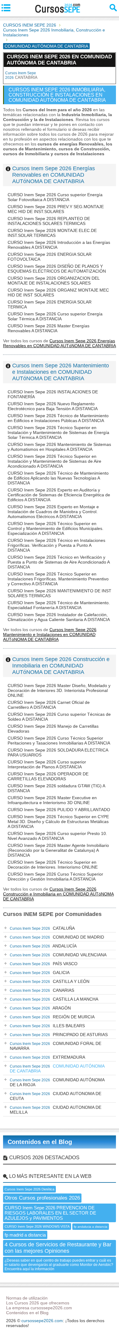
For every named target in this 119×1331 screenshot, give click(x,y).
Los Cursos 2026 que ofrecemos (37, 1302)
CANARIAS (42, 990)
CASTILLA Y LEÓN (49, 981)
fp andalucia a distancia (90, 1226)
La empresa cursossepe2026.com (39, 1307)
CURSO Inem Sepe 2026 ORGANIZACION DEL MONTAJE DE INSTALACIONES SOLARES (53, 280)
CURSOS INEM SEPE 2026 (29, 25)
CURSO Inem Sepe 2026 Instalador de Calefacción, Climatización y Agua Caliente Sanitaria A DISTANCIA (59, 617)
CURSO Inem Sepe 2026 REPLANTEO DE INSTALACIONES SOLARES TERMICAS (49, 221)
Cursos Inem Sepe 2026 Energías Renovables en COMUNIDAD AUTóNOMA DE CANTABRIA (53, 174)
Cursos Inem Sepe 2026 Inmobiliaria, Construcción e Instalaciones (54, 32)
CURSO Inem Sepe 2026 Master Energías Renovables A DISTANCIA (48, 328)
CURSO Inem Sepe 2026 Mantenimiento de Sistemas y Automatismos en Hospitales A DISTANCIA (59, 447)
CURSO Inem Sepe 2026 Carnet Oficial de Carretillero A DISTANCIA (49, 705)
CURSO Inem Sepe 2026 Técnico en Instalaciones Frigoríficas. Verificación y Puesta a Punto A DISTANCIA (56, 545)
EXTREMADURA (47, 1057)
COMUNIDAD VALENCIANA (58, 954)
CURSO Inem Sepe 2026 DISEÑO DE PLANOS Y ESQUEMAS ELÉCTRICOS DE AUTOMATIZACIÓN (57, 269)
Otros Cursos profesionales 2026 (42, 1198)
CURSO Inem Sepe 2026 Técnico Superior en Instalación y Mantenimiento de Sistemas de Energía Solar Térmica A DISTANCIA (58, 432)
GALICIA (40, 972)
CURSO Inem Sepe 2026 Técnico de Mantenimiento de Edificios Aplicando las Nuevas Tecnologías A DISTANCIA (58, 478)
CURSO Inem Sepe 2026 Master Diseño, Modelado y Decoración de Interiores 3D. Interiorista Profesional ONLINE (59, 690)
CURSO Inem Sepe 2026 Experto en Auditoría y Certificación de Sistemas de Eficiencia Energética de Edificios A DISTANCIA (59, 494)
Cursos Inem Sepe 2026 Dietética (29, 1189)
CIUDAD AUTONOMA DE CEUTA (55, 1096)
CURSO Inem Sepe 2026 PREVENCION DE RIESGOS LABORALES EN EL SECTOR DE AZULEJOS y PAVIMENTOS (50, 1213)
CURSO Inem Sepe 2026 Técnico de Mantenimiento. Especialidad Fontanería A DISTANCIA (59, 605)
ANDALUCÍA (43, 945)
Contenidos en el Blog (40, 1141)
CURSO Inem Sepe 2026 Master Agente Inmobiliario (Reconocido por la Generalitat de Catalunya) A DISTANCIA (58, 850)
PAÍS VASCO (44, 963)
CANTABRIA (21, 75)
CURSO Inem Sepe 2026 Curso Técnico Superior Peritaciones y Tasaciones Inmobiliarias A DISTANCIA (59, 740)
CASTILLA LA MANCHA (54, 999)
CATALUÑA (42, 928)
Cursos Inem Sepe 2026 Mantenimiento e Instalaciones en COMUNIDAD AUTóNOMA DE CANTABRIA (60, 371)
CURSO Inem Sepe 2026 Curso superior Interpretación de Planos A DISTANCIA (47, 764)
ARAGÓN (40, 1008)
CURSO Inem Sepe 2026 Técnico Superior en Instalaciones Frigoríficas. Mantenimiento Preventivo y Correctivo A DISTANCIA (58, 579)
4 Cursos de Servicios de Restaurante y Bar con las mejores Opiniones (58, 1247)
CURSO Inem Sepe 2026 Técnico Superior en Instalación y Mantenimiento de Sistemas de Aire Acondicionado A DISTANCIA (54, 461)
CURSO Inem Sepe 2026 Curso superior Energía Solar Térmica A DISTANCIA (55, 316)
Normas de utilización (27, 1298)
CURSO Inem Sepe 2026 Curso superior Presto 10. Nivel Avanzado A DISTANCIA (57, 836)
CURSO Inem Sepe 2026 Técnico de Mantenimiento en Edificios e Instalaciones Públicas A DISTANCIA (58, 418)
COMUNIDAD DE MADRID (57, 937)
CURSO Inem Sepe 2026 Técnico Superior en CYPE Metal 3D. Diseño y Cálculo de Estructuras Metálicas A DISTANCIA (58, 821)
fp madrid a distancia (25, 1234)
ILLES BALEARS (47, 1025)
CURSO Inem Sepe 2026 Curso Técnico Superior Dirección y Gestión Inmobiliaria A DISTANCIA (55, 876)
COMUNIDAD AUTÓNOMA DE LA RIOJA (57, 1082)
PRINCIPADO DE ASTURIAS (59, 1034)
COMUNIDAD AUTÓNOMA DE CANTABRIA (57, 1068)
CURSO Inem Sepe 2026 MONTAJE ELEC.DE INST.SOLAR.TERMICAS (52, 233)
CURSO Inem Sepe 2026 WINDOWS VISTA (37, 1226)
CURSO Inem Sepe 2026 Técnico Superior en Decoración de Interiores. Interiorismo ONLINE (53, 865)
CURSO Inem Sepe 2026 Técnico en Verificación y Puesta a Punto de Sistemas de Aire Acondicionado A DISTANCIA (59, 562)
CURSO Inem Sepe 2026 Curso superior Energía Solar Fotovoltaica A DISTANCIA (55, 197)
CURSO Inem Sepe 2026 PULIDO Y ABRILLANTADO (59, 809)
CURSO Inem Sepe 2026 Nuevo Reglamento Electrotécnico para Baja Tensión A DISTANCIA (53, 406)
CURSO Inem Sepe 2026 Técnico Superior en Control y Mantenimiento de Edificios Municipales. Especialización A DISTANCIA (55, 528)
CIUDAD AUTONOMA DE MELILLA (55, 1110)
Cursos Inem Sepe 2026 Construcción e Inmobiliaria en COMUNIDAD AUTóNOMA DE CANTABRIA (61, 665)
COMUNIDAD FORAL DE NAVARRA (55, 1046)
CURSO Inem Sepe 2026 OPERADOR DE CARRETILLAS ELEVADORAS (48, 776)
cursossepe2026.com (42, 1320)
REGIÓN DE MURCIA (52, 1016)
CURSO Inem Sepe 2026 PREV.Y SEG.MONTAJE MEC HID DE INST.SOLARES (56, 209)
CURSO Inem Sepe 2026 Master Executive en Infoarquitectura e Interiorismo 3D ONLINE (52, 800)
